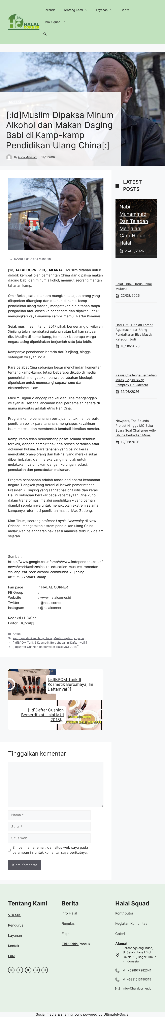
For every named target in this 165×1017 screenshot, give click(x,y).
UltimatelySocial (116, 1014)
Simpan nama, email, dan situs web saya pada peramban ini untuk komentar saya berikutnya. (50, 850)
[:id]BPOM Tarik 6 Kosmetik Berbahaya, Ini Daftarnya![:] (50, 642)
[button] (45, 34)
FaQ (11, 956)
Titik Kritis (70, 944)
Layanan (102, 10)
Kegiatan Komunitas (131, 923)
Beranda (49, 10)
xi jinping (80, 638)
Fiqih (65, 934)
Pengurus (15, 925)
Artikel (16, 102)
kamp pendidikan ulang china (32, 638)
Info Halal (69, 913)
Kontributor (124, 913)
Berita (125, 10)
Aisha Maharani (27, 157)
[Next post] (102, 715)
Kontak (13, 946)
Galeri (120, 934)
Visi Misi (14, 915)
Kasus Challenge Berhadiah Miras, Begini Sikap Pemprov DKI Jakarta (136, 380)
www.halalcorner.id (55, 597)
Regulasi (68, 923)
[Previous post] (9, 684)
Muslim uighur (63, 638)
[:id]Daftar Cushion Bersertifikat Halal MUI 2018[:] (46, 646)
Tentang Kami (73, 10)
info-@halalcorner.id (137, 988)
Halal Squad (51, 22)
